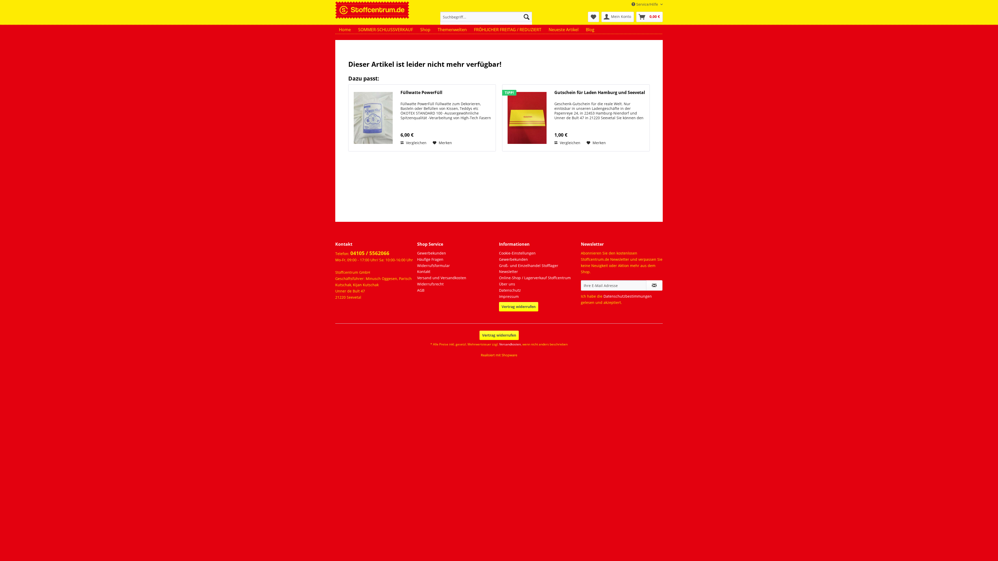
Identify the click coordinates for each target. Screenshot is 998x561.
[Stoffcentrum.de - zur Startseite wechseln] (372, 9)
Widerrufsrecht (430, 284)
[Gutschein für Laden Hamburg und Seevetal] (527, 118)
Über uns (507, 284)
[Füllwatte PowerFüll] (373, 118)
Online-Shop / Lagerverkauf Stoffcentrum (535, 277)
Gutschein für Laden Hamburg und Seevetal (599, 92)
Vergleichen (415, 142)
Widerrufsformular (433, 265)
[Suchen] (526, 17)
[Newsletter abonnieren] (654, 285)
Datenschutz (510, 290)
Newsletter (508, 271)
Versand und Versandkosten (441, 277)
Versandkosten (510, 344)
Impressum (509, 296)
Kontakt (423, 271)
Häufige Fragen (430, 259)
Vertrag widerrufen (519, 306)
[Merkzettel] (593, 17)
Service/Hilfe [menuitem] (647, 4)
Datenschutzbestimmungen (627, 296)
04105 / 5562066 (369, 253)
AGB (420, 290)
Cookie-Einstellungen (517, 253)
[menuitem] (486, 19)
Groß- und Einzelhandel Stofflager (528, 265)
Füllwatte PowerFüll (421, 92)
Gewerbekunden (431, 253)
